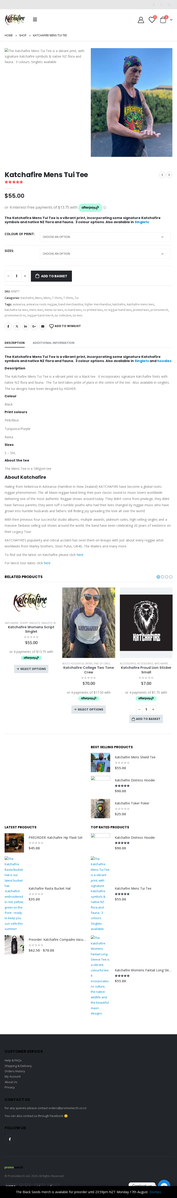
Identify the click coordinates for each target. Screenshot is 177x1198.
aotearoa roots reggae (41, 304)
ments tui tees (53, 310)
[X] (161, 4)
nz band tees (73, 310)
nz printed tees (93, 310)
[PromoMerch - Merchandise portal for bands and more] (14, 1167)
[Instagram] (169, 4)
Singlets (142, 222)
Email (42, 326)
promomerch (159, 310)
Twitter (17, 326)
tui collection (63, 315)
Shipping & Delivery (18, 1066)
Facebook (8, 326)
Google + (34, 326)
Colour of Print (19, 234)
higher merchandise (98, 304)
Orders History (15, 1071)
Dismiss (155, 1192)
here (80, 554)
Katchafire (27, 298)
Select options (33, 709)
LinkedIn (25, 326)
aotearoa (19, 304)
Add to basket (54, 276)
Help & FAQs (13, 1060)
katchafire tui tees (16, 310)
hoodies (164, 361)
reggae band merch (40, 315)
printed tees (141, 310)
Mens (38, 298)
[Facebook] (153, 4)
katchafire (118, 304)
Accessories (70, 663)
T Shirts (57, 298)
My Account (13, 1076)
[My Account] (141, 20)
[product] (31, 622)
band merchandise (70, 304)
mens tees (36, 310)
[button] (158, 577)
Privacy (10, 1087)
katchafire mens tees (140, 304)
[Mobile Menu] (35, 19)
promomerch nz (15, 315)
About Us (11, 1082)
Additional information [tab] (53, 343)
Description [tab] (15, 343)
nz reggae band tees (118, 310)
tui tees (78, 315)
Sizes (9, 250)
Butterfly (126, 663)
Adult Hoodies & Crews (20, 663)
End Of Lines (44, 663)
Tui (77, 298)
